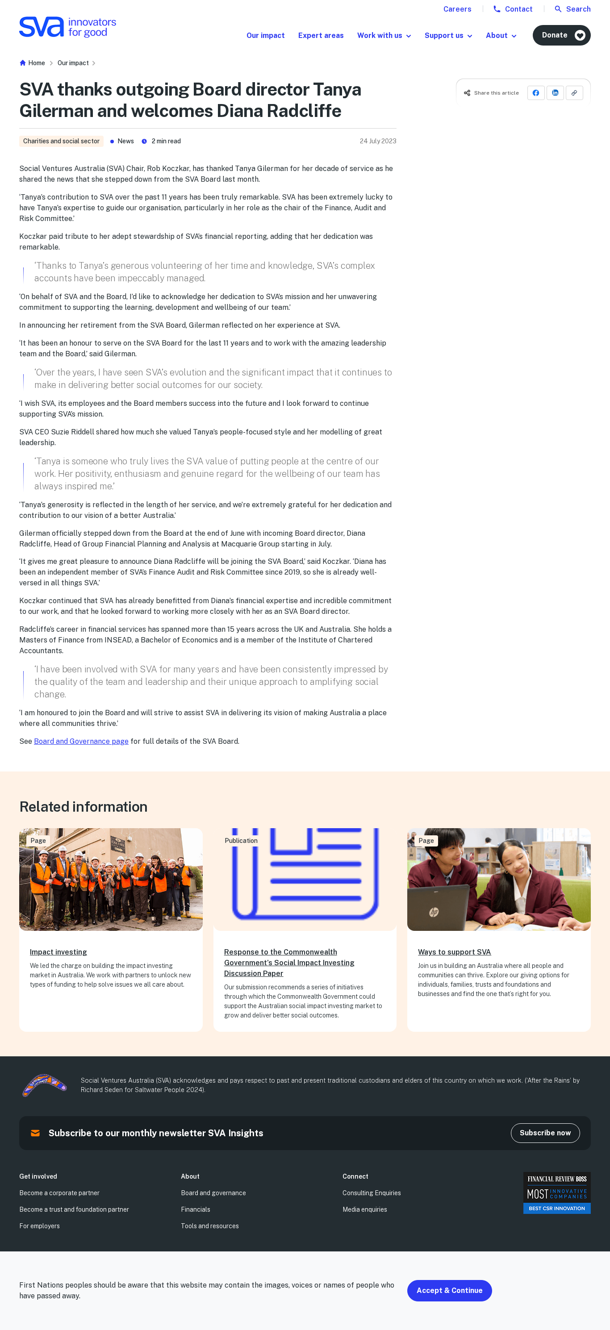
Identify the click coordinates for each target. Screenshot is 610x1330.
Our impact (266, 35)
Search (577, 9)
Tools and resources (210, 1226)
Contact (518, 9)
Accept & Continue (450, 1290)
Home (36, 63)
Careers (457, 9)
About (497, 35)
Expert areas (321, 35)
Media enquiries (365, 1209)
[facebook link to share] (536, 93)
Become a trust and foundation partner (74, 1209)
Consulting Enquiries (372, 1193)
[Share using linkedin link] (555, 93)
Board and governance (213, 1193)
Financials (195, 1209)
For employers (39, 1226)
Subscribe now (545, 1133)
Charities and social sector (61, 141)
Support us (444, 35)
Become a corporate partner (59, 1193)
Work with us (379, 35)
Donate (555, 35)
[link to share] (574, 93)
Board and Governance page (81, 741)
